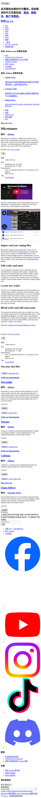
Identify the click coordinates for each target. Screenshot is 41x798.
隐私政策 (12, 793)
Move (7, 29)
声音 (6, 113)
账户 (8, 16)
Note (6, 31)
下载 (3, 153)
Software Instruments (10, 377)
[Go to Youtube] (22, 641)
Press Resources (13, 791)
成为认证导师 (10, 775)
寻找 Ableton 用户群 (12, 770)
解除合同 (34, 793)
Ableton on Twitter (28, 325)
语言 (2, 785)
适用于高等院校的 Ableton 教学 (16, 60)
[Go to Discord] (22, 748)
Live (6, 25)
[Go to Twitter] (22, 606)
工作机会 (8, 66)
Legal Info (22, 791)
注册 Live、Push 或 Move (14, 529)
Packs (7, 37)
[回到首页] (3, 21)
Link (6, 33)
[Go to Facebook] (22, 571)
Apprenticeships (10, 68)
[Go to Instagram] (22, 677)
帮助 (16, 16)
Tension (5, 421)
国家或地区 (5, 787)
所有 (6, 110)
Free (6, 119)
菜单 (7, 21)
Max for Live (9, 115)
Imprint (28, 793)
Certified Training (11, 62)
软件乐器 (8, 117)
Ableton (10, 134)
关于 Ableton (9, 64)
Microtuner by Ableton (11, 241)
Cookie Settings (20, 793)
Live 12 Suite (14, 149)
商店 (26, 12)
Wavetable (6, 382)
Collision (5, 455)
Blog (6, 55)
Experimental (9, 177)
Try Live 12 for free (11, 44)
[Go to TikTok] (22, 712)
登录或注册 (9, 47)
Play (17, 373)
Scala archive (23, 252)
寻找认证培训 (10, 773)
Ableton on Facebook (15, 325)
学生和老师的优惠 (12, 757)
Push (6, 27)
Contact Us (4, 791)
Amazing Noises (14, 493)
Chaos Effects (8, 487)
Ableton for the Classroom (14, 57)
